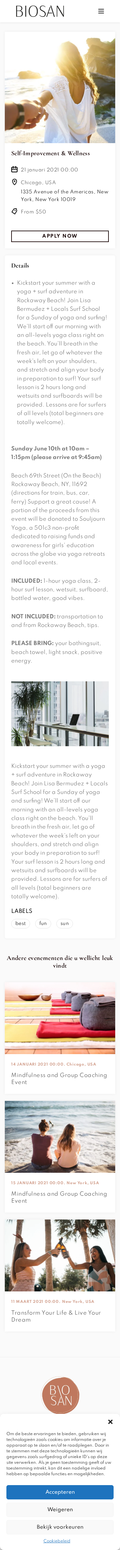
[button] (110, 1422)
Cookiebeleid (57, 1541)
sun (64, 923)
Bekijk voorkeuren (60, 1527)
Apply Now (60, 236)
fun (43, 923)
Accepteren (60, 1492)
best (20, 923)
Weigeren (60, 1509)
